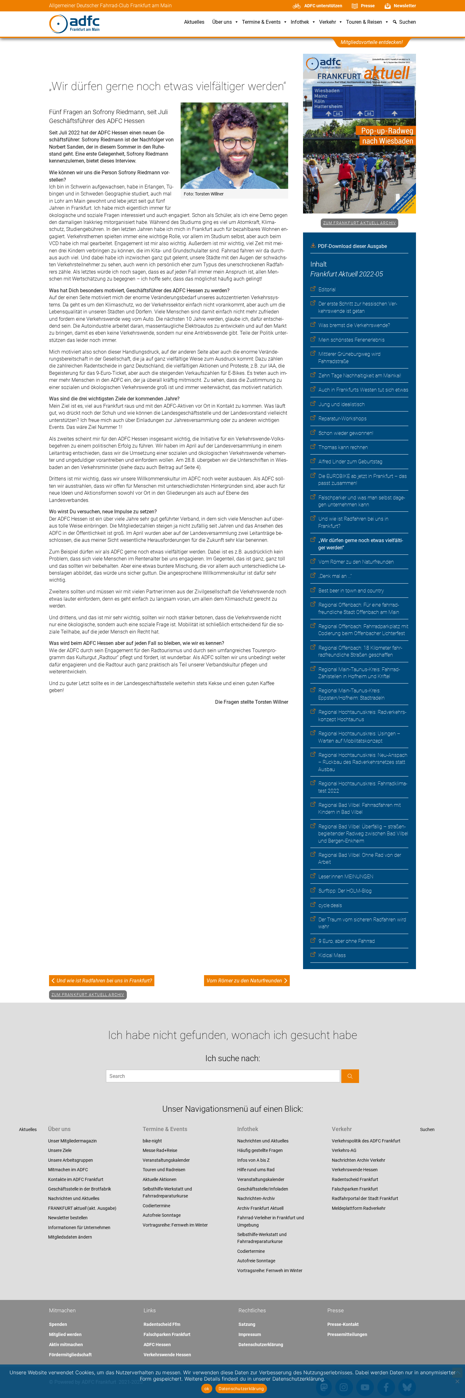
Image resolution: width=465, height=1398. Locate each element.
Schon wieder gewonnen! (346, 433)
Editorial (327, 290)
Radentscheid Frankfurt (355, 1179)
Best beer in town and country (351, 591)
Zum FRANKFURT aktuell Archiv (359, 223)
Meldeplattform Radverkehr (359, 1208)
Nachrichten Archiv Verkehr (358, 1160)
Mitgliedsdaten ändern (70, 1237)
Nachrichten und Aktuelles (73, 1198)
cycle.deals (330, 905)
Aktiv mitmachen (66, 1344)
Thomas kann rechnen (343, 447)
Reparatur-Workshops (343, 419)
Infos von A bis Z (253, 1160)
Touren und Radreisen (164, 1169)
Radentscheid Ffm (162, 1324)
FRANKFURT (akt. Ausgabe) (82, 1208)
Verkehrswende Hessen (355, 1169)
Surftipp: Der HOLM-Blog (345, 891)
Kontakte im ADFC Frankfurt (75, 1179)
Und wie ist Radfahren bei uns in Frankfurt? (104, 981)
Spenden (58, 1324)
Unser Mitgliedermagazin (72, 1140)
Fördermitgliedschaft (70, 1354)
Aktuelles (194, 22)
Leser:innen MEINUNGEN (346, 877)
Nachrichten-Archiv (256, 1198)
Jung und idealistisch (342, 404)
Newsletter (405, 5)
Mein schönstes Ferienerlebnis (352, 340)
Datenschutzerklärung (261, 1344)
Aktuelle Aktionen (160, 1179)
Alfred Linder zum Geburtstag (350, 462)
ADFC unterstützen (323, 5)
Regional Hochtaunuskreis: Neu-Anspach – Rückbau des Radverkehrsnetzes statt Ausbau (362, 762)
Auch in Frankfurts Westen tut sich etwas (363, 390)
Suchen (427, 1129)
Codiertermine (156, 1205)
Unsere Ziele (59, 1150)
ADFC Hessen (157, 1344)
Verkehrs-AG (344, 1150)
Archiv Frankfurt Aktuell (260, 1208)
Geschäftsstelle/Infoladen (262, 1188)
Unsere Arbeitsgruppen (70, 1160)
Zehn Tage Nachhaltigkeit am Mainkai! (360, 376)
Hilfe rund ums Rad (256, 1169)
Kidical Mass (332, 955)
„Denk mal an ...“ (335, 576)
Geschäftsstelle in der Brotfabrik (79, 1188)
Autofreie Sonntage (162, 1215)
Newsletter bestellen (68, 1217)
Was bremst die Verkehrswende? (354, 325)
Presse (368, 5)
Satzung (247, 1324)
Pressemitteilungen (347, 1334)
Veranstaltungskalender (166, 1160)
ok (206, 1388)
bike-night (152, 1140)
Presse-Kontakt (343, 1324)
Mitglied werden (65, 1334)
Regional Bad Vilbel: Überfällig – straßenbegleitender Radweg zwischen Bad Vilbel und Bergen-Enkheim (363, 834)
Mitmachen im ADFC (68, 1169)
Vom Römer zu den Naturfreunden (356, 562)
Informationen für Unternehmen (79, 1227)
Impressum (250, 1334)
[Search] (350, 1076)
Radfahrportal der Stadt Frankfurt (365, 1198)
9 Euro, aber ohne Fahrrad (347, 941)
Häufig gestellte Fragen (260, 1150)
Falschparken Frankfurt (355, 1188)
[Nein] (457, 1381)
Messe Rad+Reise (160, 1150)
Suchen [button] (407, 22)
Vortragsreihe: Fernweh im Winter (175, 1225)
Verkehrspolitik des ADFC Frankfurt (366, 1140)
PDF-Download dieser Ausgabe (352, 246)
